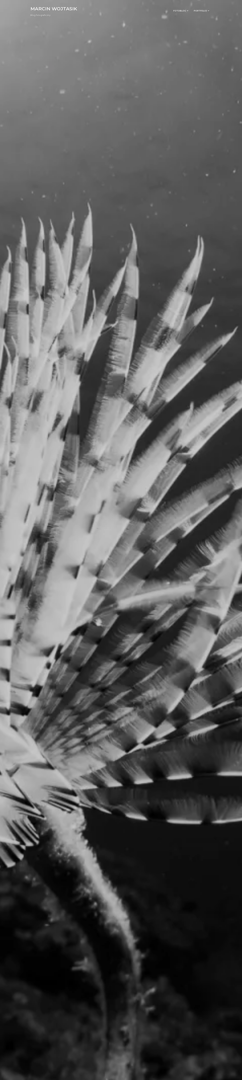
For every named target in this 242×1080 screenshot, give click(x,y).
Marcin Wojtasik (53, 9)
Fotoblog (179, 11)
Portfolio (200, 11)
